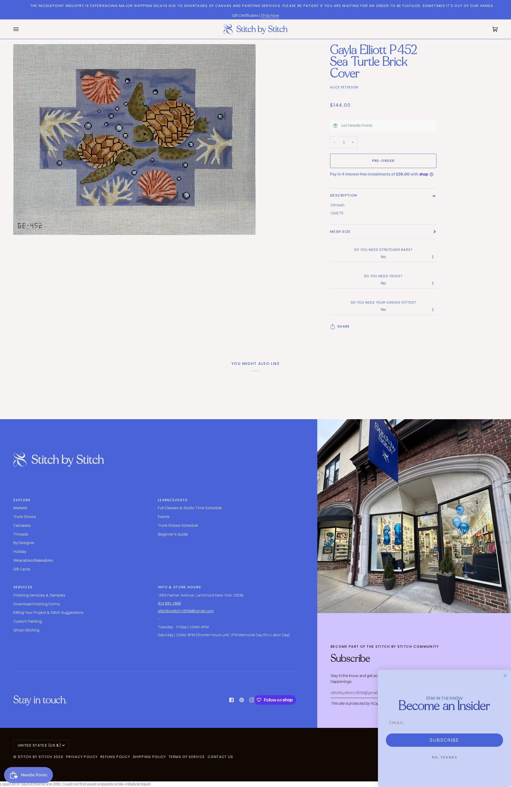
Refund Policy (115, 756)
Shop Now (270, 15)
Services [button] (22, 587)
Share (343, 326)
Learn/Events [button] (173, 500)
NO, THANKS (444, 757)
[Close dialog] (505, 675)
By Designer (24, 542)
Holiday (19, 551)
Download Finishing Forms (36, 604)
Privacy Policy (82, 756)
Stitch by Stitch (35, 756)
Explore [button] (22, 500)
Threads (20, 534)
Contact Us (220, 756)
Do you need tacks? (383, 276)
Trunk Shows (24, 516)
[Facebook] (231, 700)
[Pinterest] (241, 700)
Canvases (22, 525)
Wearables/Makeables (33, 560)
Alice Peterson (344, 87)
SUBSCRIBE (444, 740)
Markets (20, 507)
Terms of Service (187, 756)
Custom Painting (27, 621)
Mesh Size (340, 231)
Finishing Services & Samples (39, 595)
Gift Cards (21, 569)
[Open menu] (21, 29)
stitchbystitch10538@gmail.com (186, 611)
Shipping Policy (149, 756)
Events (164, 516)
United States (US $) (39, 745)
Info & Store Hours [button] (179, 587)
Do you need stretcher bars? (383, 249)
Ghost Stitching (26, 630)
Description (343, 195)
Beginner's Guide (173, 534)
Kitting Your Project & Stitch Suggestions (48, 612)
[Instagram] (251, 700)
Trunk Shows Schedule (178, 525)
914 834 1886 (169, 603)
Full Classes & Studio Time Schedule (190, 507)
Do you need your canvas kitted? (383, 302)
